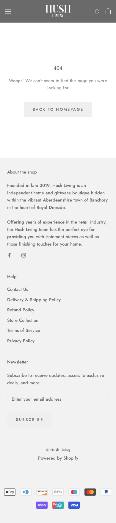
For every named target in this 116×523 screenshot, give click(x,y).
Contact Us (17, 289)
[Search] (97, 11)
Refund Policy (20, 310)
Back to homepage (58, 109)
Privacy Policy (21, 341)
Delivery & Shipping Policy (34, 299)
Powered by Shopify (58, 458)
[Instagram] (23, 255)
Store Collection (22, 320)
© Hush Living (58, 450)
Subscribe (29, 419)
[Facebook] (9, 255)
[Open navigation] (8, 11)
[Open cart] (108, 11)
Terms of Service (23, 330)
